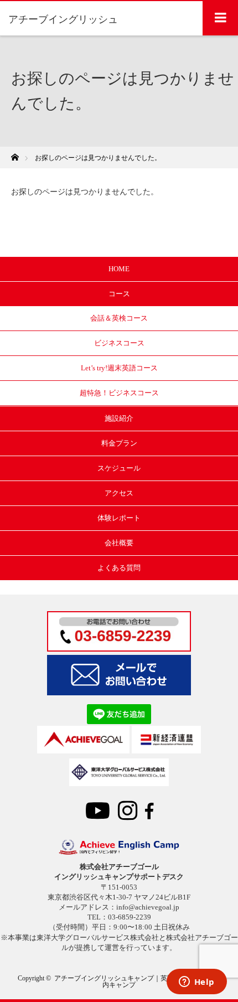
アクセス (119, 493)
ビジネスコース (119, 343)
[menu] (220, 17)
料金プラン (119, 443)
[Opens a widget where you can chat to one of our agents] (196, 982)
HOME (119, 269)
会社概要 (119, 543)
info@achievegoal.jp (147, 907)
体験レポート (119, 518)
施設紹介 (119, 418)
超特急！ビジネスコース (119, 393)
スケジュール (119, 468)
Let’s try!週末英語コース (119, 368)
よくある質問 (119, 568)
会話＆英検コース (119, 318)
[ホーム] (14, 154)
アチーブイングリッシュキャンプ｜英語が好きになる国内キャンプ (137, 981)
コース (119, 294)
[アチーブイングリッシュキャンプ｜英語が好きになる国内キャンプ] (119, 852)
